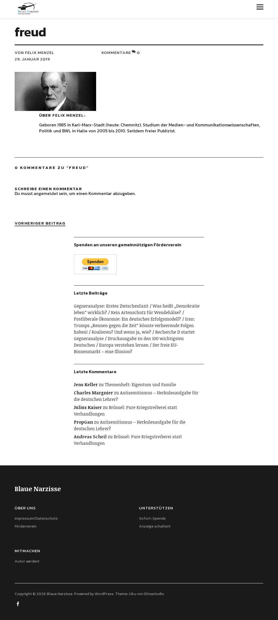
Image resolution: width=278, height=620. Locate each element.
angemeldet (46, 193)
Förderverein (25, 526)
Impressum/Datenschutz (36, 518)
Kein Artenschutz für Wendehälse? (146, 312)
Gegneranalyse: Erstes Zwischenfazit (111, 306)
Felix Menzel (68, 115)
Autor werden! (27, 561)
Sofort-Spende (152, 518)
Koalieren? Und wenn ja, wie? (121, 332)
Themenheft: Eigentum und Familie (140, 385)
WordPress (104, 594)
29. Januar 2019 (32, 59)
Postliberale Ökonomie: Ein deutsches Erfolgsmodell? (127, 319)
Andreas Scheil (90, 437)
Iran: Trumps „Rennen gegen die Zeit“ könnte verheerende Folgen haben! (134, 325)
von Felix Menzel (34, 52)
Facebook (18, 603)
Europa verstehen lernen (124, 345)
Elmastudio (154, 594)
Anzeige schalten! (154, 526)
